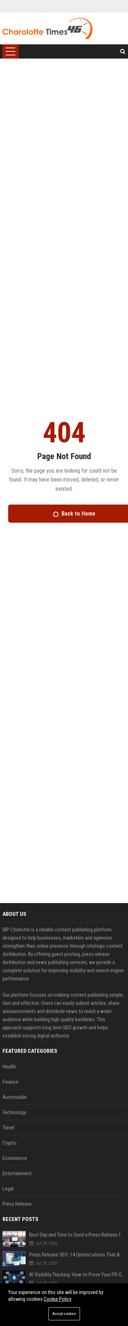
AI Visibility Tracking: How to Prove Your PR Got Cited (77, 1274)
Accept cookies (64, 1313)
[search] (123, 51)
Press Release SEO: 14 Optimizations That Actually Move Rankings (77, 1254)
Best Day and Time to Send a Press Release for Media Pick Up (77, 1235)
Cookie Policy (57, 1299)
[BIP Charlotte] (47, 28)
